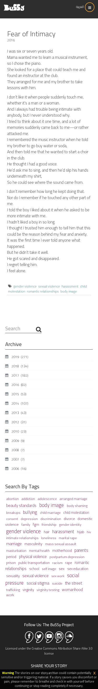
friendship (49, 524)
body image (68, 291)
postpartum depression (66, 557)
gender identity (70, 524)
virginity (29, 589)
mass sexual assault (60, 544)
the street (73, 583)
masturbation (16, 551)
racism (57, 562)
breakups (13, 512)
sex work (58, 576)
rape (69, 562)
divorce (70, 518)
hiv (89, 532)
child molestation (76, 512)
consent (12, 519)
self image (49, 569)
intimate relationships (22, 538)
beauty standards (21, 505)
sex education (77, 568)
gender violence (25, 286)
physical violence (33, 556)
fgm (36, 524)
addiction (28, 499)
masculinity (33, 543)
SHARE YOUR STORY (49, 666)
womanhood (72, 589)
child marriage (50, 513)
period (11, 556)
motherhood (62, 550)
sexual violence (49, 286)
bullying (30, 512)
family (26, 524)
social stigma (38, 583)
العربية (80, 7)
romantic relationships (43, 291)
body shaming (77, 506)
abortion (13, 499)
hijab (81, 531)
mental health (39, 550)
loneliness (49, 538)
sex (62, 568)
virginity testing (48, 589)
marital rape (68, 538)
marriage (14, 544)
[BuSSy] (14, 5)
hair (47, 531)
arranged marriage (73, 498)
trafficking (13, 590)
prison (11, 562)
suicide (57, 583)
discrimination (51, 519)
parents (81, 550)
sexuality (13, 575)
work (10, 594)
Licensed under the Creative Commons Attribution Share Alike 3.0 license (49, 651)
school (34, 568)
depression (30, 518)
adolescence (48, 498)
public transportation (34, 562)
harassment (70, 286)
